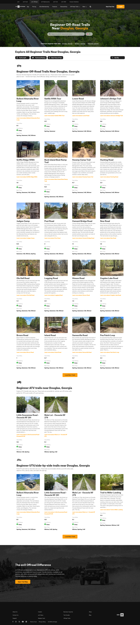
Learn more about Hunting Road (112, 169)
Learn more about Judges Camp (28, 228)
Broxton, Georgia (80, 43)
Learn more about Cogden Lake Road (112, 286)
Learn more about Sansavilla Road (84, 343)
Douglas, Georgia (67, 43)
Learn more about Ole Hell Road (28, 286)
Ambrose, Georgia (93, 43)
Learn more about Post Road (56, 228)
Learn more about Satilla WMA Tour (56, 108)
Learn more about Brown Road (28, 343)
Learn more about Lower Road (84, 108)
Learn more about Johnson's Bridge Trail (112, 108)
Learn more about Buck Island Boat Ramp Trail (56, 169)
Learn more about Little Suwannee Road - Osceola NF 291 (28, 425)
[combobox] (67, 34)
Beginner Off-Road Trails (57, 21)
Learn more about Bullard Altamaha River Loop (28, 108)
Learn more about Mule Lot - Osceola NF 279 (56, 425)
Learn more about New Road (112, 228)
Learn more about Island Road (56, 343)
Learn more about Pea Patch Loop (112, 343)
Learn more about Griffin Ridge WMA (28, 169)
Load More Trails (70, 375)
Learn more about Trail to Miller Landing (112, 502)
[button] (22, 57)
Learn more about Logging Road (56, 286)
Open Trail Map (23, 582)
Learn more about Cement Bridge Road (84, 228)
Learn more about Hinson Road (84, 286)
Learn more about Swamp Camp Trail (84, 169)
